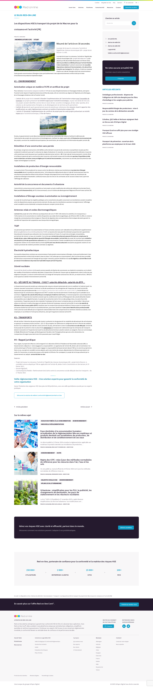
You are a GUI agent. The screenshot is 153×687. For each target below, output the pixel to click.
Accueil (16, 596)
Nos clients (76, 647)
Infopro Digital (34, 684)
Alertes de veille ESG (114, 42)
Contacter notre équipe (122, 641)
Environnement (48, 596)
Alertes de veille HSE (114, 46)
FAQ (114, 2)
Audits (36, 647)
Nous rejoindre (120, 644)
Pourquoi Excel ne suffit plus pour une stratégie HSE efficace (120, 131)
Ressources (110, 7)
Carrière (97, 2)
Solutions (80, 7)
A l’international (77, 650)
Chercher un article (112, 18)
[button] (148, 682)
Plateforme (89, 7)
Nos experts (76, 644)
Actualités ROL (112, 39)
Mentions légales (34, 675)
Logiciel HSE (111, 49)
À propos (118, 7)
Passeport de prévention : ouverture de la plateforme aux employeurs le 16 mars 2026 (118, 142)
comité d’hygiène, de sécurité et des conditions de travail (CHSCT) (56, 290)
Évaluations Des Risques (41, 650)
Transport (56, 596)
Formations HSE (99, 7)
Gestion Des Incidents (40, 644)
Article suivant (85, 407)
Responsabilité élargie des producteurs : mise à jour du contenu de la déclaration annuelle (120, 109)
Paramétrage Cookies (47, 675)
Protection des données (20, 675)
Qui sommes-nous (78, 641)
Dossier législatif (21, 368)
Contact (119, 2)
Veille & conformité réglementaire (118, 53)
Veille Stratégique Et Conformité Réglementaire (47, 641)
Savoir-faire (72, 7)
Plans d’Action (38, 653)
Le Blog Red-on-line (24, 596)
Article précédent (22, 407)
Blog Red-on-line (106, 2)
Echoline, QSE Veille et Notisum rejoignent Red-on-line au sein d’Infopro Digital (120, 120)
